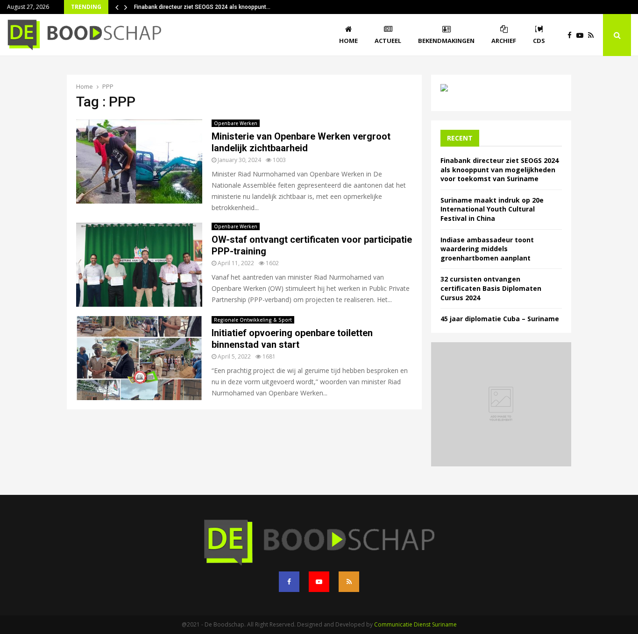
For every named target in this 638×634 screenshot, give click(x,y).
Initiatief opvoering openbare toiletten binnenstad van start (292, 338)
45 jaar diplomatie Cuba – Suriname (499, 318)
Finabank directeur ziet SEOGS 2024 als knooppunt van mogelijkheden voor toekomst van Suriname (499, 169)
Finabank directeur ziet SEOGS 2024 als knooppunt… (202, 7)
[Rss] (593, 35)
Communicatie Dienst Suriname (415, 624)
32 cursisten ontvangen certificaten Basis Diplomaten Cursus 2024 (490, 288)
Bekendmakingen (446, 40)
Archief (503, 40)
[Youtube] (582, 35)
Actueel (388, 40)
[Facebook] (571, 35)
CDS (539, 40)
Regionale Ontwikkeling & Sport (253, 320)
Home (348, 40)
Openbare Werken (235, 123)
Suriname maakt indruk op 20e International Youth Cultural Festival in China (492, 209)
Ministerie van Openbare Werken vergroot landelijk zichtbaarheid (301, 142)
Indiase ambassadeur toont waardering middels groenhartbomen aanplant (487, 248)
